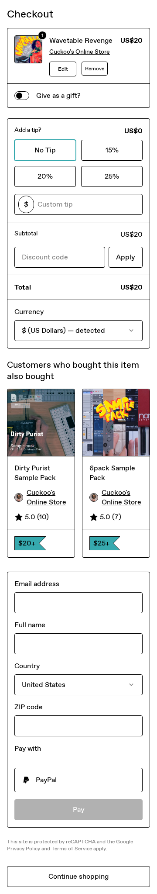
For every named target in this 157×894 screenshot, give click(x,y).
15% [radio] (112, 150)
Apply (125, 257)
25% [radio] (112, 176)
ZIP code (28, 707)
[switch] (21, 95)
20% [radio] (45, 176)
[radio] (78, 780)
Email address (36, 584)
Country (27, 666)
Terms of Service (71, 849)
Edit (63, 69)
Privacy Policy (23, 849)
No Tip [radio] (45, 150)
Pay (79, 809)
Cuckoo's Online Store (79, 51)
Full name (29, 625)
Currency (29, 311)
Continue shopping (78, 876)
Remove (94, 69)
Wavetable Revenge (81, 40)
